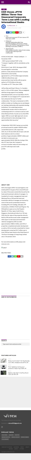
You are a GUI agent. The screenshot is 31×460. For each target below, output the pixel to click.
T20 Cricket (5, 439)
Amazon (11, 435)
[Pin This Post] (17, 32)
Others (22, 448)
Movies (11, 448)
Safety (16, 448)
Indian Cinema (25, 437)
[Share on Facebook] (7, 32)
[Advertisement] (15, 166)
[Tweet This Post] (10, 32)
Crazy (22, 447)
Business (16, 447)
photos (17, 435)
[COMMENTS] (23, 32)
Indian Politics (6, 437)
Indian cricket (16, 437)
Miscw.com (12, 25)
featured (4, 435)
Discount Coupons (7, 447)
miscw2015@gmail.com (15, 423)
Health (27, 447)
